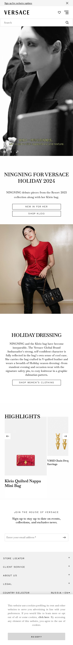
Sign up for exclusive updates (18, 3)
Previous (8, 436)
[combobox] (36, 22)
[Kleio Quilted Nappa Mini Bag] (26, 446)
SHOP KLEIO (36, 213)
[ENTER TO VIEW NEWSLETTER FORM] (65, 537)
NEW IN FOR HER (36, 206)
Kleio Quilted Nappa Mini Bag (23, 483)
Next (65, 436)
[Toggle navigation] (66, 12)
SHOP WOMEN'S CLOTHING (36, 382)
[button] (36, 558)
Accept (36, 636)
